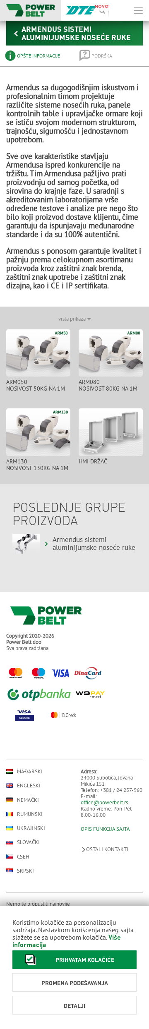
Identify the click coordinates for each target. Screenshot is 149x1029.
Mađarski (30, 771)
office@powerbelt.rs (104, 802)
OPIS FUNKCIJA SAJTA (105, 828)
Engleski (29, 785)
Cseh (23, 856)
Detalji (74, 1005)
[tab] (36, 55)
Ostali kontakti (107, 849)
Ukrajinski (31, 828)
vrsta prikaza (72, 318)
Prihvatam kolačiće (84, 959)
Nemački (28, 799)
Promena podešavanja (74, 982)
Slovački (28, 842)
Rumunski (30, 814)
